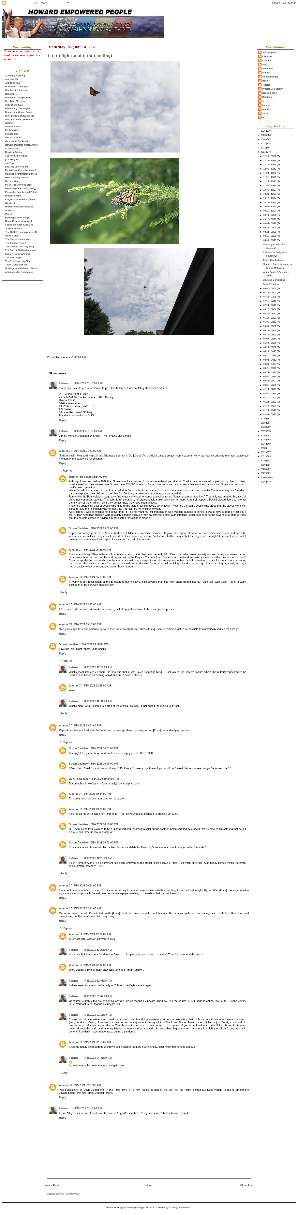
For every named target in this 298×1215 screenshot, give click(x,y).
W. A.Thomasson (79, 778)
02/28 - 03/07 (270, 380)
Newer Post (52, 1185)
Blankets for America (16, 90)
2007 (263, 473)
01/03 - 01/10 (270, 414)
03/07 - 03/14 (270, 376)
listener (266, 105)
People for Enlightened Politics (21, 192)
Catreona (267, 56)
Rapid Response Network (18, 221)
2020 (263, 418)
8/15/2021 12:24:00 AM (87, 908)
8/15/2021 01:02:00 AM (98, 996)
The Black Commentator (18, 239)
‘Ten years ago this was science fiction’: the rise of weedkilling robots (103, 629)
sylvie (265, 113)
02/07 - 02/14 (270, 393)
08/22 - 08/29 (270, 232)
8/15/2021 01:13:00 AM (98, 1014)
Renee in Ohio (270, 93)
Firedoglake (11, 134)
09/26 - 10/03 (270, 210)
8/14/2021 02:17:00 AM (87, 604)
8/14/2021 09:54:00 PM (87, 725)
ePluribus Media (13, 126)
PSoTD (9, 214)
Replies (67, 470)
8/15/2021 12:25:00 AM (98, 858)
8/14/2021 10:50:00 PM (104, 824)
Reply (62, 420)
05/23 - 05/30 (270, 330)
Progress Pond (13, 195)
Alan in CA (65, 450)
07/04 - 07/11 (270, 305)
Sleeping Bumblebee (274, 280)
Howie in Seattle (14, 152)
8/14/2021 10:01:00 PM (104, 748)
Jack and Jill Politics (16, 156)
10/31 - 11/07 (270, 190)
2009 (263, 465)
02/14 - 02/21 (270, 389)
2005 (263, 481)
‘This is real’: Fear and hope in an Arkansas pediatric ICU (95, 455)
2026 (263, 131)
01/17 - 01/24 (270, 406)
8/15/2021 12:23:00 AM (98, 667)
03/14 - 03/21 (270, 372)
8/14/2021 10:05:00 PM (104, 763)
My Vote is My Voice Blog (18, 185)
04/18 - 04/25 (270, 351)
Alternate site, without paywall (88, 938)
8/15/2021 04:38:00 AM (98, 1057)
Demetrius (267, 68)
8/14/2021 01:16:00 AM (88, 431)
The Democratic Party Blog (19, 246)
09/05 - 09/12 (270, 223)
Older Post (246, 1185)
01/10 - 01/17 (270, 410)
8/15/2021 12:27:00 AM (97, 934)
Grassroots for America (17, 141)
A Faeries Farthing (15, 75)
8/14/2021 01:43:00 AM (87, 450)
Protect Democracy (272, 89)
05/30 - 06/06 (270, 326)
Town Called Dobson (16, 264)
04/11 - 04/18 (270, 355)
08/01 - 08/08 (270, 288)
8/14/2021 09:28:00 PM (94, 644)
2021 (263, 152)
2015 (263, 439)
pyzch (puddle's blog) (17, 217)
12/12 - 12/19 (270, 164)
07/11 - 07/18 (270, 301)
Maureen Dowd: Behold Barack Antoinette (85, 913)
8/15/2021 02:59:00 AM (97, 1042)
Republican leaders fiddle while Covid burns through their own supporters (105, 730)
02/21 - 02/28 (270, 385)
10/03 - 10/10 (270, 206)
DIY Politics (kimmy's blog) (19, 116)
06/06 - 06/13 (270, 322)
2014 (263, 444)
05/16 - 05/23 (270, 334)
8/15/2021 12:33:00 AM (87, 1085)
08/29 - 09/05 (270, 227)
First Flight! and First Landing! (80, 56)
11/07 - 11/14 (270, 185)
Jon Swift (10, 163)
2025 (263, 135)
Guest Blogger (270, 76)
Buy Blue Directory (15, 101)
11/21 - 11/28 (270, 177)
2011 (263, 456)
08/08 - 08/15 (270, 240)
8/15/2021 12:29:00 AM (97, 685)
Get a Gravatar (13, 137)
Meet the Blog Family (16, 177)
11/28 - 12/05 (270, 173)
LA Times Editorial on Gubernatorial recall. (86, 609)
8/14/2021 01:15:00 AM (88, 383)
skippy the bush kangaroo (19, 224)
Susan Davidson (79, 528)
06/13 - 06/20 (270, 318)
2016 (263, 435)
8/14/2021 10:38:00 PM (97, 809)
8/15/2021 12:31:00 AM (98, 701)
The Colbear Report (15, 243)
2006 (263, 477)
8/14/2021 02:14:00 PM (93, 476)
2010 (263, 460)
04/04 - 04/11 (270, 360)
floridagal (267, 97)
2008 (263, 469)
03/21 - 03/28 (270, 368)
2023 (263, 143)
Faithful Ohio (12, 130)
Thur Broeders (184, 1207)
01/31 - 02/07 (270, 397)
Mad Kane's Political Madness (21, 174)
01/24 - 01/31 (270, 402)
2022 (263, 147)
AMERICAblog (12, 83)
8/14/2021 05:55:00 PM (87, 624)
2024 (263, 139)
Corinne (266, 60)
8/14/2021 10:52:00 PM (104, 842)
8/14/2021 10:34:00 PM (105, 778)
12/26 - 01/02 (270, 156)
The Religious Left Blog (18, 261)
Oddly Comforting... (273, 260)
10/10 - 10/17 (270, 202)
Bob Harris (11, 94)
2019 (263, 423)
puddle (266, 109)
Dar (264, 64)
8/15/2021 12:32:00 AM (97, 965)
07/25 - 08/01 (270, 292)
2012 (263, 452)
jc (263, 101)
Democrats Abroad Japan (18, 112)
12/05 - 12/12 (270, 169)
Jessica (266, 85)
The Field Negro (13, 257)
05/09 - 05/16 (270, 338)
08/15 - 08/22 (270, 236)
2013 (263, 448)
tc (263, 117)
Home (149, 1185)
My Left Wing (12, 181)
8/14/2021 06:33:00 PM (97, 577)
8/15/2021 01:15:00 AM (88, 1108)
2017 (263, 431)
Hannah (73, 476)
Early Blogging (271, 284)
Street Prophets (13, 228)
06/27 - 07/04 (270, 309)
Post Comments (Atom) (68, 1194)
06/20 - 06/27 (270, 313)
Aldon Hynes (269, 52)
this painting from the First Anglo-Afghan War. (189, 890)
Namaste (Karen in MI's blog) (20, 188)
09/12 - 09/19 (270, 219)
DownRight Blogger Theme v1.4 (142, 1207)
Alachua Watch (13, 79)
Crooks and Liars (14, 105)
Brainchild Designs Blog (18, 97)
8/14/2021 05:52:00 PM (104, 528)
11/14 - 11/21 (270, 181)
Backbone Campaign (16, 86)
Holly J (266, 80)
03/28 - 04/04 (270, 364)
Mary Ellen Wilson (96, 554)
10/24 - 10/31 (270, 194)
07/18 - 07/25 (270, 296)
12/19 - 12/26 (270, 160)
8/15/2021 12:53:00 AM (98, 980)
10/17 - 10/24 (270, 198)
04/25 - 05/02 (270, 347)
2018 (263, 427)
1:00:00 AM (79, 357)
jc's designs (11, 159)
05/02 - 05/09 (270, 343)
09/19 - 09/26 (270, 215)
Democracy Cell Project (17, 108)
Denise (266, 72)
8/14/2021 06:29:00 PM (97, 549)
